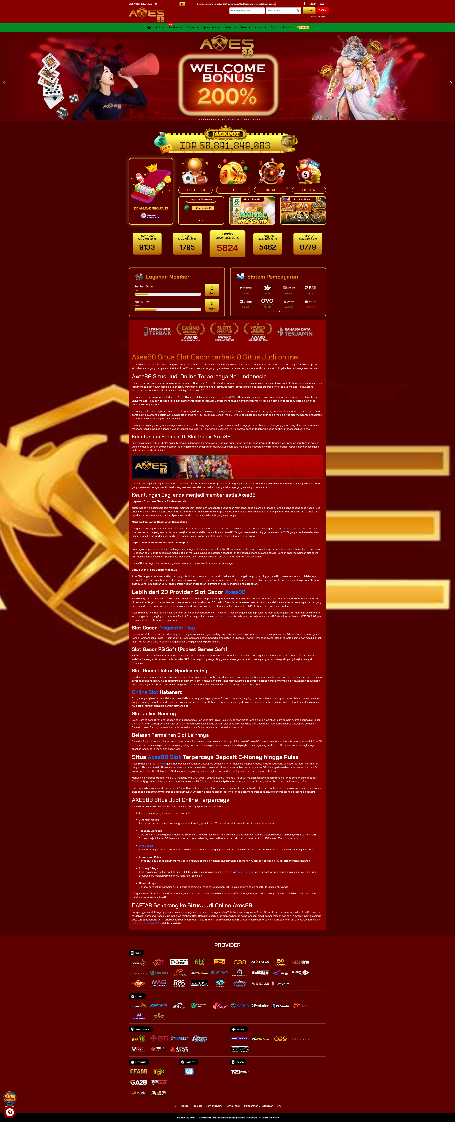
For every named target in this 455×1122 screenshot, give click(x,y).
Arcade (259, 27)
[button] (450, 83)
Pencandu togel (244, 872)
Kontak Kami (233, 1105)
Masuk (309, 10)
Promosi (287, 27)
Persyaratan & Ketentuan (258, 1105)
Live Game (174, 27)
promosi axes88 (292, 528)
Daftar (323, 10)
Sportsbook (209, 27)
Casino (191, 27)
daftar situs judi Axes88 (145, 923)
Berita (274, 27)
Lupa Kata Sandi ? (317, 16)
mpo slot (161, 763)
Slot (157, 27)
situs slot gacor (225, 616)
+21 (175, 1105)
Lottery (228, 27)
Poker (244, 27)
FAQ (279, 1105)
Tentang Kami (214, 1105)
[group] (303, 210)
